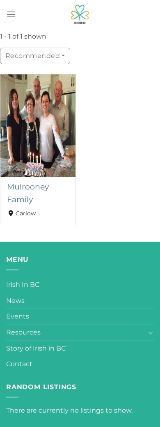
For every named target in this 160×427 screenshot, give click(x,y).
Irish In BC (22, 285)
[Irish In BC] (80, 14)
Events (17, 316)
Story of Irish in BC (36, 348)
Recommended (32, 56)
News (15, 301)
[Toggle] (150, 332)
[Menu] (11, 14)
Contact (19, 364)
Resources (23, 332)
